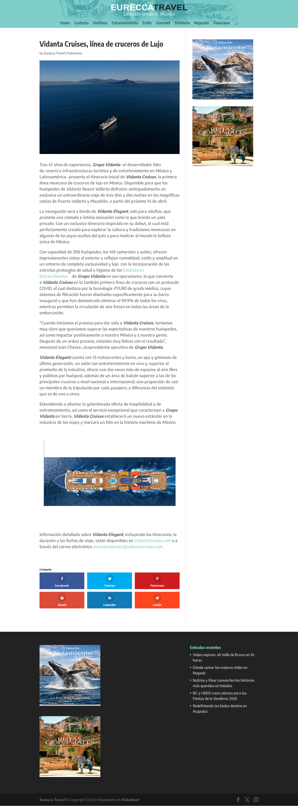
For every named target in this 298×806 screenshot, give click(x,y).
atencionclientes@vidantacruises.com (128, 546)
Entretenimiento (125, 23)
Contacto (81, 23)
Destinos (100, 23)
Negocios (201, 23)
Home (65, 23)
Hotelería (182, 23)
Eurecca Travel (54, 53)
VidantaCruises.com (152, 540)
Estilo (147, 23)
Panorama (221, 23)
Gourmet (163, 23)
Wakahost (130, 799)
